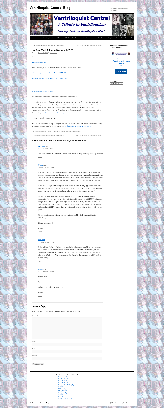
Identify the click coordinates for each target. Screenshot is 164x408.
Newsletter (119, 38)
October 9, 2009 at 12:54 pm (46, 167)
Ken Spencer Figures (63, 393)
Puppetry (49, 131)
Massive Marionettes (39, 62)
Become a (121, 59)
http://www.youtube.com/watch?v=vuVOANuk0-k (50, 73)
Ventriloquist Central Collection (53, 38)
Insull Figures (61, 387)
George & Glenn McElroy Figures (67, 385)
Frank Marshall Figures (64, 383)
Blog (39, 38)
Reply (40, 157)
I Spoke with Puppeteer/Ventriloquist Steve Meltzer (48, 45)
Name (34, 341)
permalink (77, 131)
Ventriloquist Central (59, 131)
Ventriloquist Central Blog (50, 7)
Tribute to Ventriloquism (72, 38)
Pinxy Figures (62, 397)
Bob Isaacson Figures (64, 377)
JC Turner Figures (63, 389)
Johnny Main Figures (64, 391)
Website (34, 355)
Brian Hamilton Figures (64, 379)
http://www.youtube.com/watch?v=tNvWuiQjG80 (49, 78)
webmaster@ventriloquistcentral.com (78, 126)
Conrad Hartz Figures (64, 381)
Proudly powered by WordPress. (120, 403)
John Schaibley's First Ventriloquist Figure (89, 45)
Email (34, 348)
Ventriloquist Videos (89, 38)
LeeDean (41, 146)
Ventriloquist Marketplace (106, 38)
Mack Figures (61, 395)
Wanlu (40, 165)
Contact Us (128, 38)
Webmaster (53, 53)
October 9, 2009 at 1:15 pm (46, 242)
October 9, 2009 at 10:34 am (46, 149)
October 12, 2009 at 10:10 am (47, 272)
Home (34, 38)
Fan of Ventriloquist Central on (121, 63)
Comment (35, 316)
